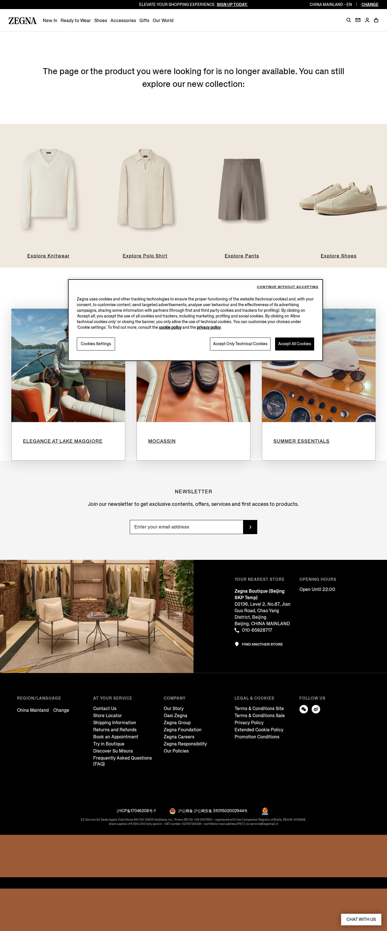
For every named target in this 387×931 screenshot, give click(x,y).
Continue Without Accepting (287, 287)
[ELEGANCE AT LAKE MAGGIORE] (68, 365)
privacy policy (209, 327)
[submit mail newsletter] (250, 527)
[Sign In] (367, 20)
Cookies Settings (96, 344)
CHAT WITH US (361, 919)
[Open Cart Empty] (376, 20)
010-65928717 (257, 630)
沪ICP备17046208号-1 (136, 811)
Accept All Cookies (294, 344)
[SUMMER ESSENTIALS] (319, 365)
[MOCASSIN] (193, 365)
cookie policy (170, 327)
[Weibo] (316, 709)
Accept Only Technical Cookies (240, 344)
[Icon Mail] (358, 20)
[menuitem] (50, 20)
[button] (348, 20)
